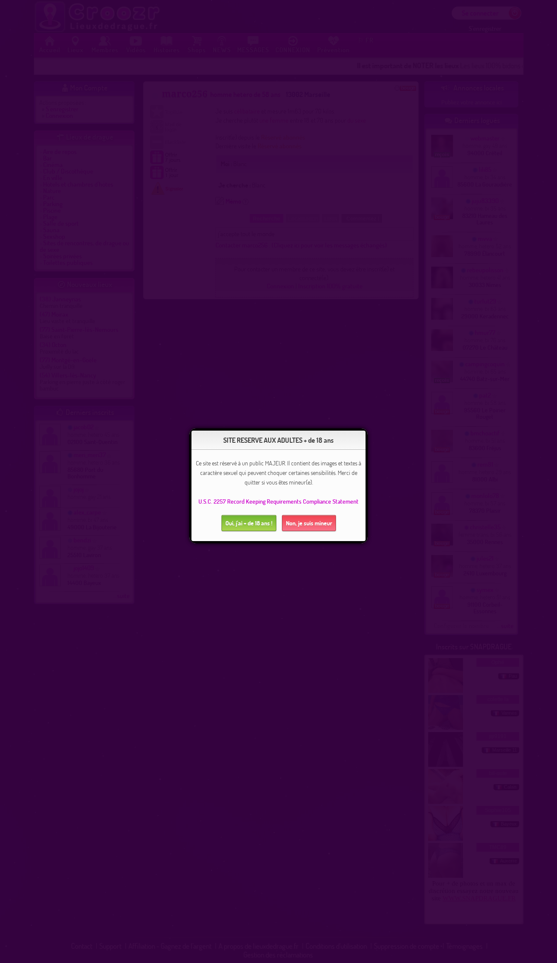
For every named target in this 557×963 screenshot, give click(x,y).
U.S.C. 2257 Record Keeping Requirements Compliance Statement (278, 501)
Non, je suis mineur (309, 523)
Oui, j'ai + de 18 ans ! (248, 523)
